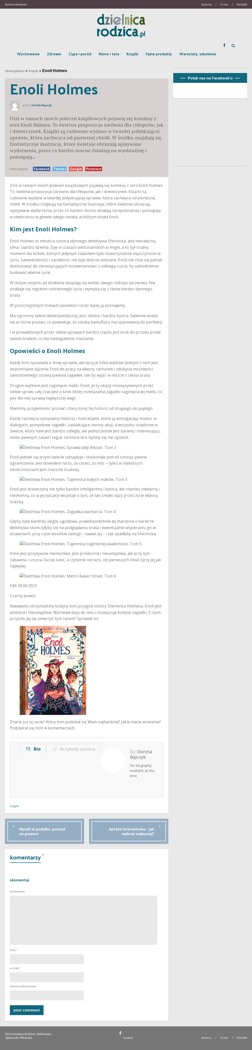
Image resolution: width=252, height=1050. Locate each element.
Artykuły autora (76, 749)
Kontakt (242, 4)
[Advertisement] (210, 134)
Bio (36, 749)
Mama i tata (109, 53)
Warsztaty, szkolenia (197, 53)
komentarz (17, 891)
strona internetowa (23, 986)
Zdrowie (54, 53)
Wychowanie (28, 53)
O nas (224, 4)
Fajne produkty (159, 53)
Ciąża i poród (80, 53)
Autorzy (207, 4)
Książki (132, 53)
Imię (13, 950)
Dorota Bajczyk (42, 105)
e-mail (15, 968)
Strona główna (14, 71)
